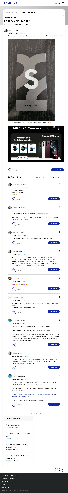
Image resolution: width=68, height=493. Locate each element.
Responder (54, 198)
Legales (3, 484)
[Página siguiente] (40, 413)
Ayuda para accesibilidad (9, 475)
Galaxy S (22, 33)
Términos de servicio (7, 478)
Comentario (57, 169)
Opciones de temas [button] (61, 16)
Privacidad (4, 481)
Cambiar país (5, 487)
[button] (61, 30)
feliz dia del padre (12, 425)
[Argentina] (10, 3)
